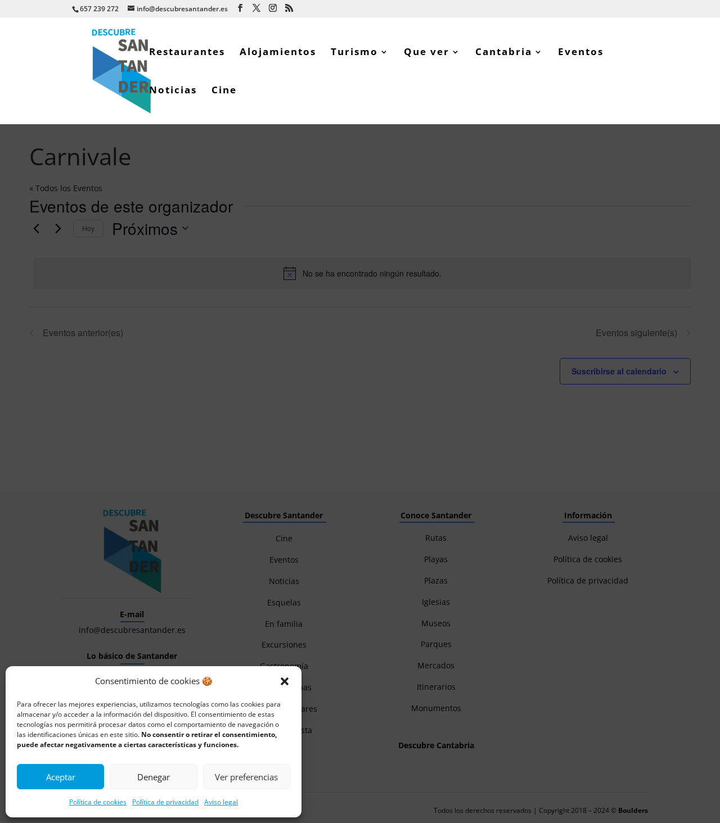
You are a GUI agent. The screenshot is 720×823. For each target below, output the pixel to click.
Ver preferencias (246, 777)
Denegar (153, 777)
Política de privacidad (165, 802)
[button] (284, 681)
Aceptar (60, 777)
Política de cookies (98, 802)
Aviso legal (221, 802)
